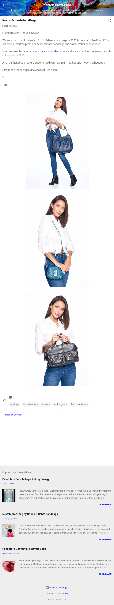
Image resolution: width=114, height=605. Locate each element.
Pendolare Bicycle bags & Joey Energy (25, 479)
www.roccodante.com (54, 51)
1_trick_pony (63, 593)
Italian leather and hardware (36, 404)
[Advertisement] (57, 440)
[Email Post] (10, 398)
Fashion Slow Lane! (57, 5)
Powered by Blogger (59, 587)
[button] (110, 21)
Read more (105, 504)
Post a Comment (13, 414)
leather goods (60, 404)
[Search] (110, 6)
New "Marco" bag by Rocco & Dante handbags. (30, 514)
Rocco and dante (79, 404)
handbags (14, 404)
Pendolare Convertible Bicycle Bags (24, 548)
